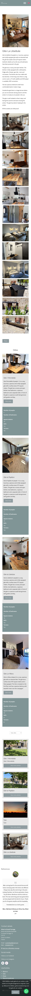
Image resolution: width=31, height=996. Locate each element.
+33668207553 (9, 945)
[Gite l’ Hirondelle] (15, 363)
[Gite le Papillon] (15, 455)
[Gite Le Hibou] (15, 651)
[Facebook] (2, 963)
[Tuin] (15, 810)
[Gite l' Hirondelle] (15, 748)
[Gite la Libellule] (15, 553)
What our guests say (8, 978)
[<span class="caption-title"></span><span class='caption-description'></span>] (15, 122)
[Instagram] (6, 963)
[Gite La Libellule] (15, 842)
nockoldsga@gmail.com (11, 943)
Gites (4, 973)
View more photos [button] (15, 765)
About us (5, 971)
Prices (5, 341)
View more (8, 401)
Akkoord (15, 992)
